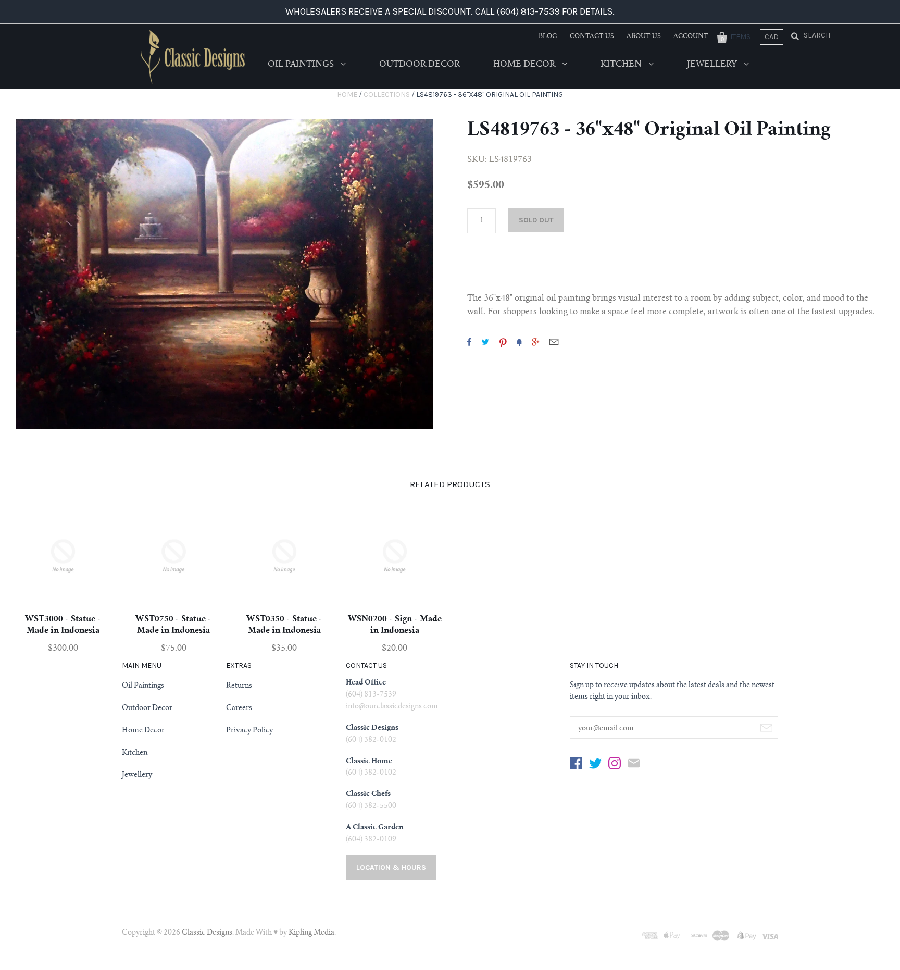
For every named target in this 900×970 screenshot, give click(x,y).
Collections (387, 94)
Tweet (485, 341)
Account (690, 36)
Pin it (503, 341)
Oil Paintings (302, 64)
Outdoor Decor (419, 64)
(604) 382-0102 (371, 740)
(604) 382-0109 (371, 839)
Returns (239, 686)
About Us (644, 36)
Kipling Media (311, 933)
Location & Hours (391, 867)
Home (347, 94)
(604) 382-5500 (371, 806)
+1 (535, 341)
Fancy (519, 341)
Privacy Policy (249, 731)
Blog (548, 36)
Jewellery (713, 64)
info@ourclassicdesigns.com (392, 707)
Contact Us (592, 36)
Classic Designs (207, 933)
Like (469, 341)
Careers (239, 708)
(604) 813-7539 (371, 695)
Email (553, 341)
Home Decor (525, 64)
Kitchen (622, 64)
